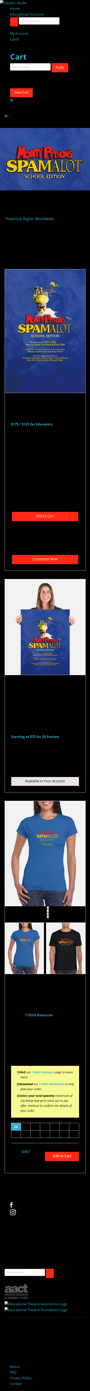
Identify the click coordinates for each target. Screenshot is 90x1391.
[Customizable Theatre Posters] (13, 2)
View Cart (21, 92)
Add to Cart (45, 516)
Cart (14, 39)
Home (15, 8)
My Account (19, 33)
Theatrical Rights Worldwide (29, 218)
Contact (16, 1383)
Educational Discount (27, 14)
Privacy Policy (20, 1378)
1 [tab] (48, 909)
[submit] (50, 1273)
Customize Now (45, 559)
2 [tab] (48, 915)
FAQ (13, 1372)
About (15, 1366)
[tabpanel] (45, 853)
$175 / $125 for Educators (32, 424)
